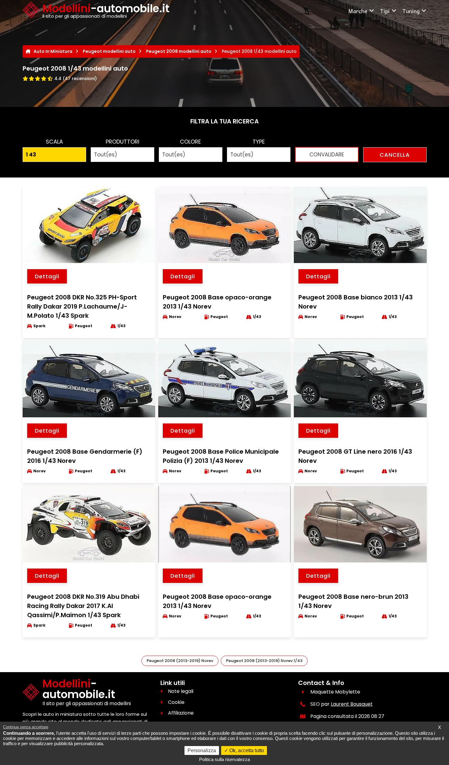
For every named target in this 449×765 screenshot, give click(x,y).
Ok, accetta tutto (246, 750)
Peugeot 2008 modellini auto (178, 51)
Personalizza (202, 750)
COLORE (190, 141)
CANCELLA (395, 155)
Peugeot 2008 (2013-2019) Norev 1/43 (264, 661)
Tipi (385, 10)
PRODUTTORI (122, 141)
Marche (357, 10)
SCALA (54, 141)
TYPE (259, 141)
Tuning (411, 10)
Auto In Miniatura (53, 51)
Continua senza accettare (25, 727)
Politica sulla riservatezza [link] (224, 759)
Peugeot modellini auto (109, 51)
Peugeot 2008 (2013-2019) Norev (180, 661)
